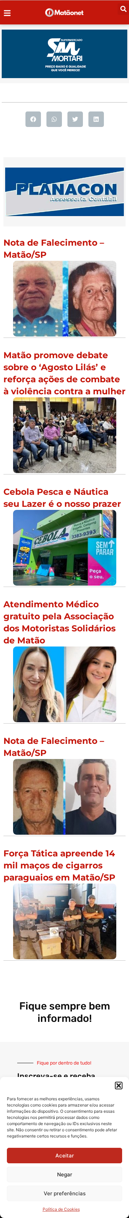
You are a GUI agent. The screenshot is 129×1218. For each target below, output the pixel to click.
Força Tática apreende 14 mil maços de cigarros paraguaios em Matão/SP (59, 865)
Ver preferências (65, 1193)
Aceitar (64, 1155)
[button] (118, 1085)
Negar (64, 1174)
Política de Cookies (61, 1209)
